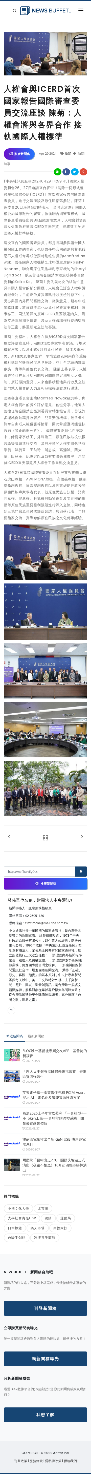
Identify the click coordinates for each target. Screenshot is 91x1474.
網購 (48, 1218)
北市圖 (43, 1208)
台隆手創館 (17, 1237)
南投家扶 (60, 1228)
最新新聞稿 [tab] (36, 1036)
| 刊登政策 (20, 1461)
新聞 (68, 153)
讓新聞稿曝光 (45, 1359)
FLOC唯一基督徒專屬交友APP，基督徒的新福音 (54, 1053)
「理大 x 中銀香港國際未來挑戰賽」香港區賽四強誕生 (54, 1074)
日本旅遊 (15, 1228)
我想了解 (45, 1415)
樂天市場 (38, 1228)
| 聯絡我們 (70, 1461)
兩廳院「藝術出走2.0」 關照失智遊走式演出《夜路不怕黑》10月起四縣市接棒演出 (54, 1165)
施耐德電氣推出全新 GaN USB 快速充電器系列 (54, 1142)
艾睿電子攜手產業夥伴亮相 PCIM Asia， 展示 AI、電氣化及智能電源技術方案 (54, 1095)
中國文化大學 (18, 1208)
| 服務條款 (35, 1461)
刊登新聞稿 (45, 1308)
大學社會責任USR (22, 1218)
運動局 (65, 1218)
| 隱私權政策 (52, 1461)
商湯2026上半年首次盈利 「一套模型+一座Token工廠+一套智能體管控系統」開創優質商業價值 (54, 1118)
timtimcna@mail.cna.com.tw (46, 923)
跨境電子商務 (44, 1237)
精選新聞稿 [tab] (14, 1036)
